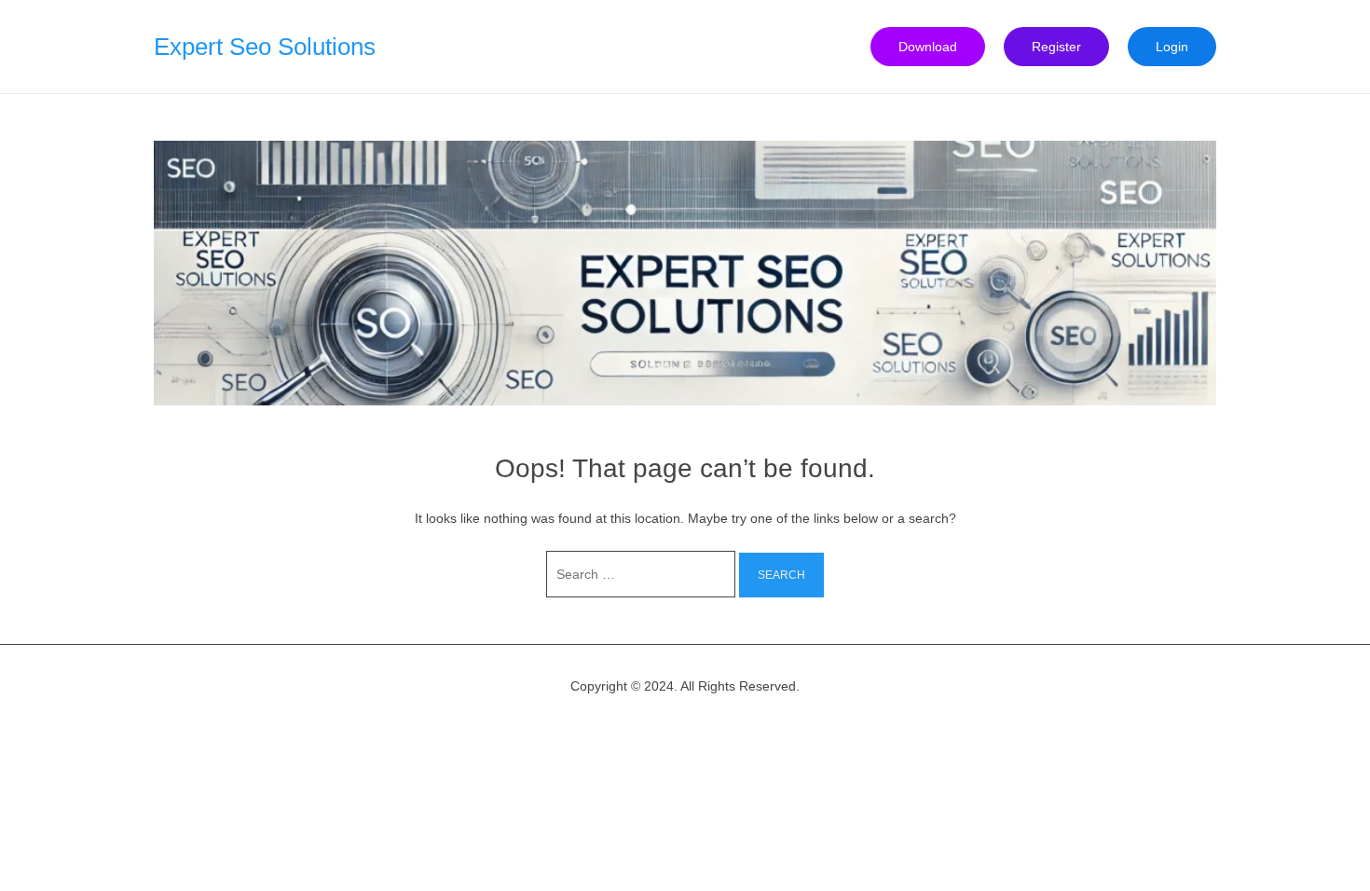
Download (927, 46)
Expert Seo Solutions (265, 47)
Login (1172, 46)
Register (1056, 46)
